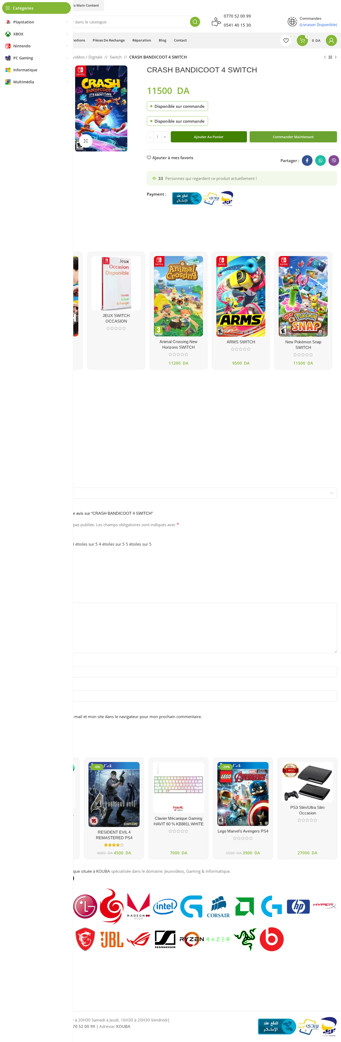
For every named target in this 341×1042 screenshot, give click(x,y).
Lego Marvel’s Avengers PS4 (243, 831)
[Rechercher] (195, 22)
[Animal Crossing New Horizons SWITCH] (178, 296)
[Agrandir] (85, 140)
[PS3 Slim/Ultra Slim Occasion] (307, 782)
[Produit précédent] (325, 57)
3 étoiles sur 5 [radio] (85, 544)
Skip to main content (81, 5)
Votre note (31, 536)
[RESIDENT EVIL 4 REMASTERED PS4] (114, 794)
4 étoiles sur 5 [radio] (112, 544)
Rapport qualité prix (38, 555)
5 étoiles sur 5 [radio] (139, 544)
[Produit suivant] (335, 57)
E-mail (27, 686)
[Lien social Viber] (333, 160)
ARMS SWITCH (241, 342)
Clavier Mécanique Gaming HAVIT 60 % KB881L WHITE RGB (179, 824)
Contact (27, 989)
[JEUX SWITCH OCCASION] (116, 283)
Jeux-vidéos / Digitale (83, 57)
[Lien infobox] (244, 22)
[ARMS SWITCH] (240, 296)
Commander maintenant (293, 136)
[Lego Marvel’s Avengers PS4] (243, 794)
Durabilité (29, 584)
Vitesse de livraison (37, 570)
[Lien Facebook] (307, 160)
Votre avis (31, 598)
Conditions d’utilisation (40, 971)
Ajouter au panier (209, 136)
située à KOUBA (95, 871)
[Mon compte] (331, 40)
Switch (116, 57)
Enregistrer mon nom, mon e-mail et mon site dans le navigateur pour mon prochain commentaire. (111, 716)
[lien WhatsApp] (320, 160)
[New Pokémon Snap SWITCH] (303, 296)
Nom (26, 662)
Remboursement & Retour (43, 980)
